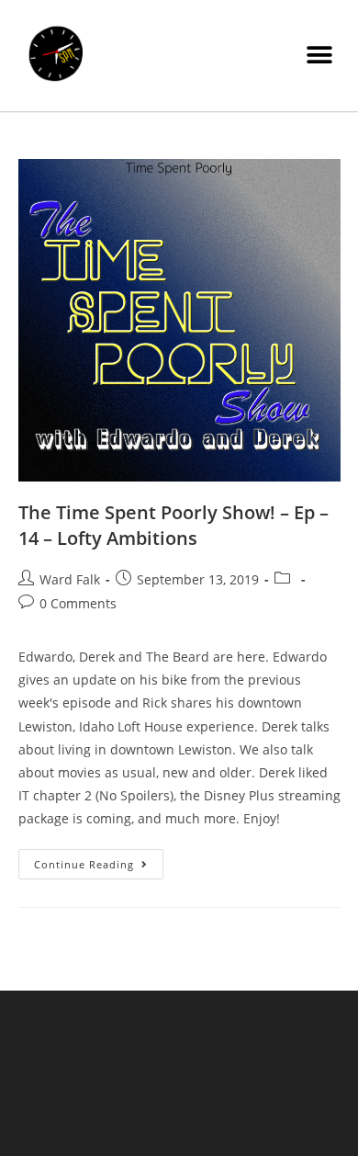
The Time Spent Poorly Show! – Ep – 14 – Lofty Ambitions (173, 525)
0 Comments (78, 603)
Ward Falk (69, 579)
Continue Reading (98, 860)
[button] (319, 55)
